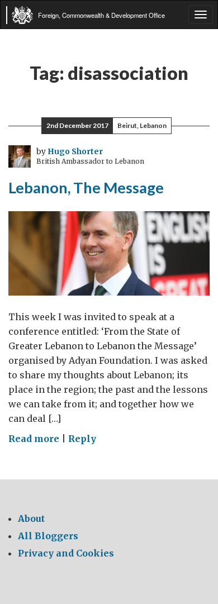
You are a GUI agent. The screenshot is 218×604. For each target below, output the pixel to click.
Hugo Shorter (75, 151)
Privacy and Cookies (66, 553)
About (31, 518)
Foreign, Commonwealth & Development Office (101, 15)
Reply (82, 438)
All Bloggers (48, 535)
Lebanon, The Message (86, 187)
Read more (33, 438)
